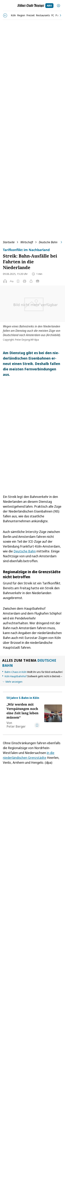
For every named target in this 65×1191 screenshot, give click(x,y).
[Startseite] (30, 5)
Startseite (9, 242)
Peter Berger (16, 726)
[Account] (58, 5)
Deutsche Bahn (48, 242)
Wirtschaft (26, 242)
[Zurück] (5, 15)
